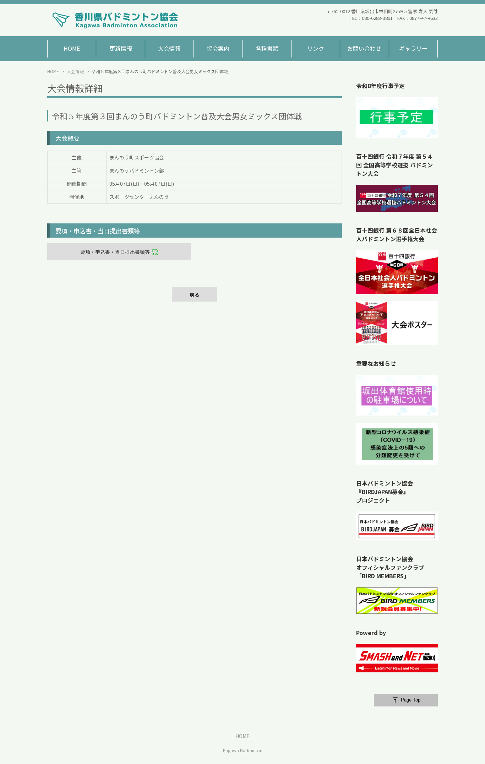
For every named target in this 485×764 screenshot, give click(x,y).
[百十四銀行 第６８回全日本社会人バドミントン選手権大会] (397, 272)
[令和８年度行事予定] (397, 117)
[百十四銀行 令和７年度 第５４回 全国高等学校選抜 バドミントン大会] (397, 198)
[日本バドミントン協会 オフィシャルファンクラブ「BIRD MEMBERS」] (397, 600)
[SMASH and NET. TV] (397, 658)
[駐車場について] (397, 395)
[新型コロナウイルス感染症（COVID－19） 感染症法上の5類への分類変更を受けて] (397, 444)
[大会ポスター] (397, 323)
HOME (53, 71)
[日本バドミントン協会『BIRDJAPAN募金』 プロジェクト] (397, 525)
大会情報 (75, 71)
